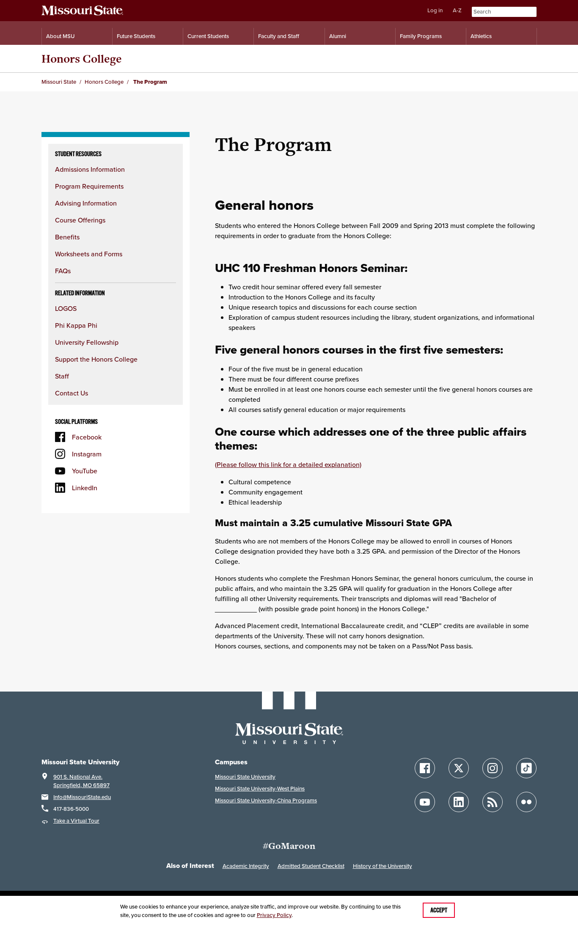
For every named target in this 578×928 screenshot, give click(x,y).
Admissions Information (90, 169)
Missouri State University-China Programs (266, 800)
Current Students (208, 36)
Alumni (337, 36)
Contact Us (71, 393)
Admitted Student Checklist (311, 866)
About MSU (60, 36)
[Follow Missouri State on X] (459, 768)
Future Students (136, 36)
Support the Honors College (96, 359)
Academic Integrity (246, 866)
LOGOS (66, 308)
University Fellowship (86, 342)
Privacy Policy (274, 915)
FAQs (63, 270)
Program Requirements (89, 186)
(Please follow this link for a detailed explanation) (288, 464)
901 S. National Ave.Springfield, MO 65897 (81, 781)
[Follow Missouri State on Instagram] (492, 768)
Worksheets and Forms (88, 253)
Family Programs (421, 36)
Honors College (81, 58)
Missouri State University (245, 777)
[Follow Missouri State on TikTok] (526, 768)
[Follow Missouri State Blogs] (492, 802)
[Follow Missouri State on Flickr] (526, 802)
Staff (62, 376)
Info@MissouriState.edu (82, 797)
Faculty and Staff (278, 36)
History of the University (382, 866)
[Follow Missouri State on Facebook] (425, 768)
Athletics (481, 36)
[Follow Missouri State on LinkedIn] (459, 802)
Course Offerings (80, 220)
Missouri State (58, 82)
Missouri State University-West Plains (260, 789)
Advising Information (86, 203)
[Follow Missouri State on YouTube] (425, 802)
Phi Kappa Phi (76, 325)
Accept (438, 910)
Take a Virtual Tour (76, 821)
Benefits (67, 237)
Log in (435, 10)
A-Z (457, 10)
